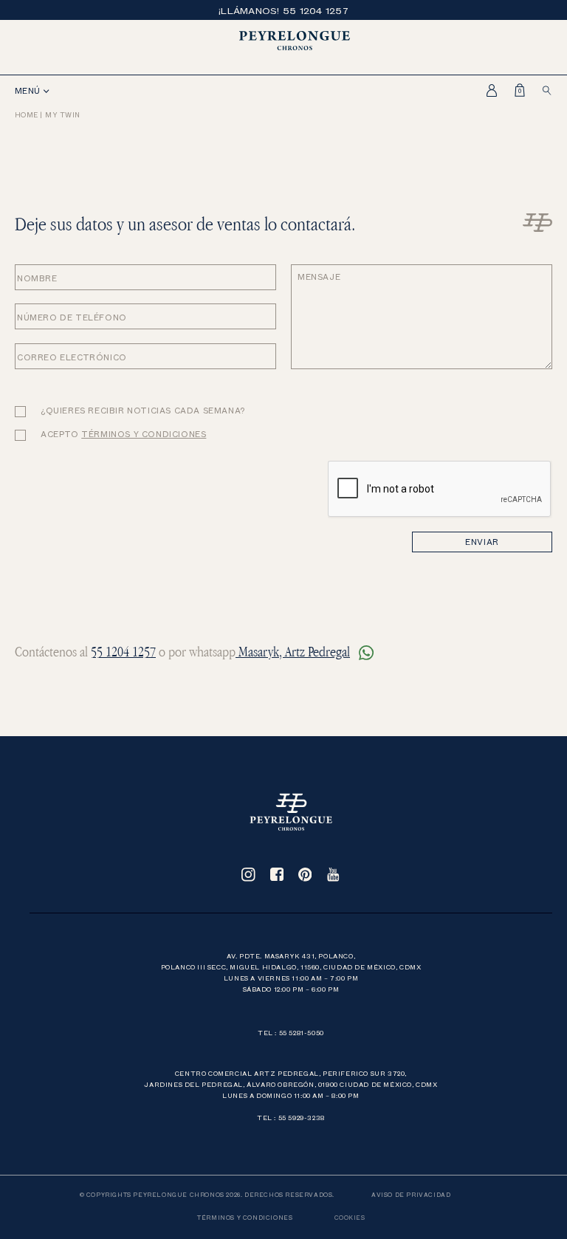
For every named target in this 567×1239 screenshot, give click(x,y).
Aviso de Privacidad (410, 1194)
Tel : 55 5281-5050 (291, 1032)
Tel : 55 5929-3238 (291, 1117)
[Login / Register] (487, 90)
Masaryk (257, 651)
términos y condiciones (143, 433)
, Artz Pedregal (314, 651)
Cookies (349, 1217)
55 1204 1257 (123, 651)
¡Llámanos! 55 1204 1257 (283, 10)
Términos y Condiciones (244, 1217)
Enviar (482, 541)
